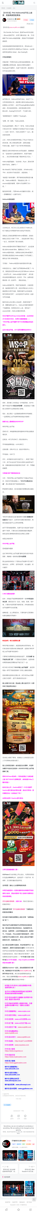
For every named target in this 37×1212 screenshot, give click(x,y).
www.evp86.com (14, 27)
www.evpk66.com (24, 1027)
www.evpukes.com (22, 1045)
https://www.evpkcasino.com (15, 1057)
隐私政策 (22, 1202)
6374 (19, 1144)
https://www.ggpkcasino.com (15, 1063)
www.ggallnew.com (25, 1088)
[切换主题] (34, 1199)
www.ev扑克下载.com (23, 1023)
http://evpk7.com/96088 (23, 1041)
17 (14, 1144)
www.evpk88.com (11, 1033)
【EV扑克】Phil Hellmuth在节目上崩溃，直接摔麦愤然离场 (17, 13)
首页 (3, 8)
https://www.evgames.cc (14, 1051)
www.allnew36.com (12, 1068)
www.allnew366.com (12, 1074)
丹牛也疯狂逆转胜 (19, 909)
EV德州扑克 (11, 19)
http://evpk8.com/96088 (26, 960)
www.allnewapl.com (23, 1084)
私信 (32, 20)
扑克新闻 (9, 8)
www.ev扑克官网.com (23, 1019)
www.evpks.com (24, 1011)
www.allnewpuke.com (13, 1080)
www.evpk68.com (23, 1037)
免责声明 (14, 1202)
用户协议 (29, 1202)
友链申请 (7, 1202)
